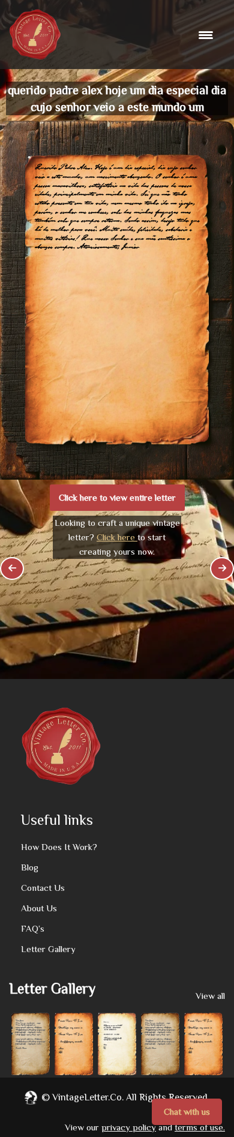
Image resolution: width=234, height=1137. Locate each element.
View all (210, 996)
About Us (39, 908)
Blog (29, 867)
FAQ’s (32, 928)
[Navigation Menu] (207, 34)
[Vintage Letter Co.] (35, 34)
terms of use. (200, 1127)
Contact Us (43, 887)
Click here (117, 537)
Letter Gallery (48, 949)
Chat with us (187, 1111)
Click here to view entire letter (117, 497)
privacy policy (128, 1127)
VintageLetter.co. (88, 1097)
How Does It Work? (59, 847)
